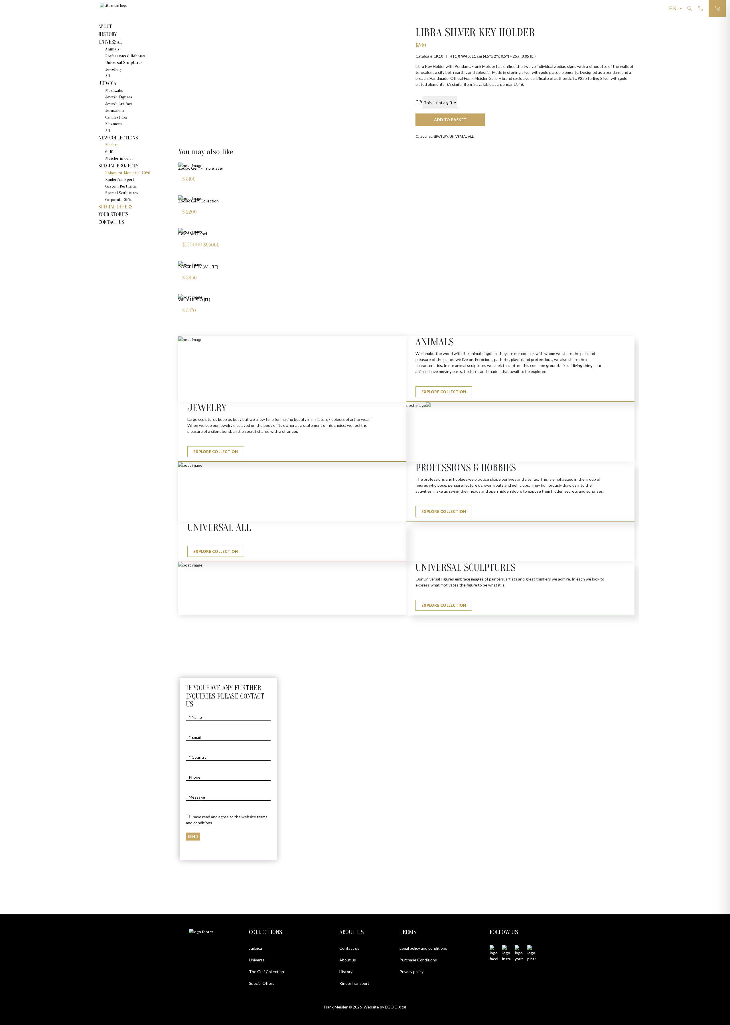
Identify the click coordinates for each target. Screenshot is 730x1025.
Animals (112, 49)
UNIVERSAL (110, 42)
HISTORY (107, 34)
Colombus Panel (192, 233)
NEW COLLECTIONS (118, 138)
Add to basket (450, 119)
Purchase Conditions (418, 959)
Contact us (349, 948)
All (107, 76)
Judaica (255, 948)
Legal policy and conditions (423, 948)
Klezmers (113, 123)
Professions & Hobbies (125, 56)
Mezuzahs (114, 90)
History (345, 971)
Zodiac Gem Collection (198, 200)
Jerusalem (114, 110)
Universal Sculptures (124, 62)
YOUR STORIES (113, 215)
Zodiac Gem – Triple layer (200, 168)
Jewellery (113, 69)
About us (347, 959)
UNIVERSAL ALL (461, 136)
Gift (419, 101)
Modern (112, 145)
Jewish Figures (118, 97)
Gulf (108, 151)
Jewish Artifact (118, 104)
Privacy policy (411, 971)
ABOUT (105, 27)
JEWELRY (441, 136)
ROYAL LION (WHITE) (198, 266)
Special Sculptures (121, 192)
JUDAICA (107, 83)
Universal (257, 959)
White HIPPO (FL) (194, 299)
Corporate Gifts (118, 199)
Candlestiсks (116, 117)
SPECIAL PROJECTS (118, 166)
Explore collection (443, 391)
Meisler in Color (119, 158)
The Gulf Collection (266, 971)
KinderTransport (119, 179)
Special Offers (115, 207)
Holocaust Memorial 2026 (127, 173)
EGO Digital (395, 1006)
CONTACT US (111, 222)
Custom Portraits (120, 186)
